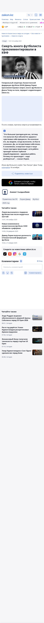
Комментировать (35, 273)
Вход (40, 261)
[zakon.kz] (7, 15)
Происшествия (35, 19)
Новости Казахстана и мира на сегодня (15, 33)
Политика (5, 19)
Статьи (25, 19)
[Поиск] (36, 15)
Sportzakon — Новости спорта (12, 36)
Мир (11, 19)
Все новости (36, 33)
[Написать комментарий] (22, 267)
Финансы (18, 19)
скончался (6, 167)
